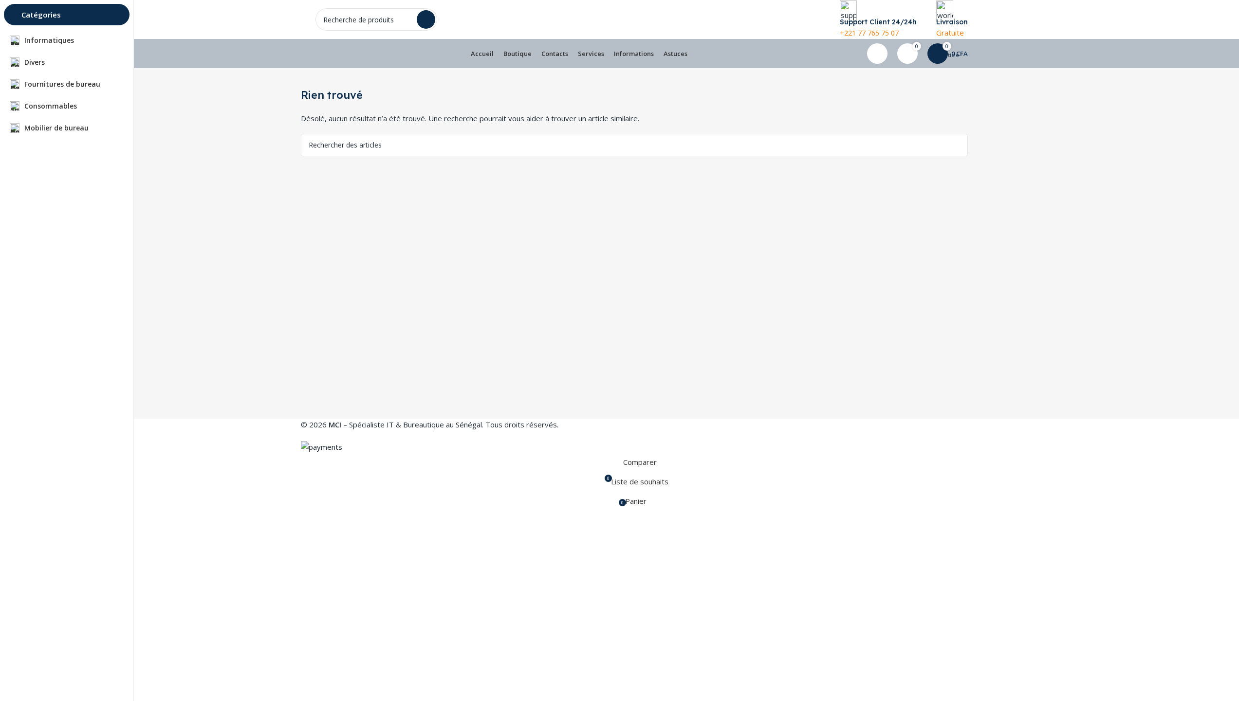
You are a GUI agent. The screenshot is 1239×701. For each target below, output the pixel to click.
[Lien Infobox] (634, 34)
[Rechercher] (956, 145)
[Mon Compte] (877, 53)
